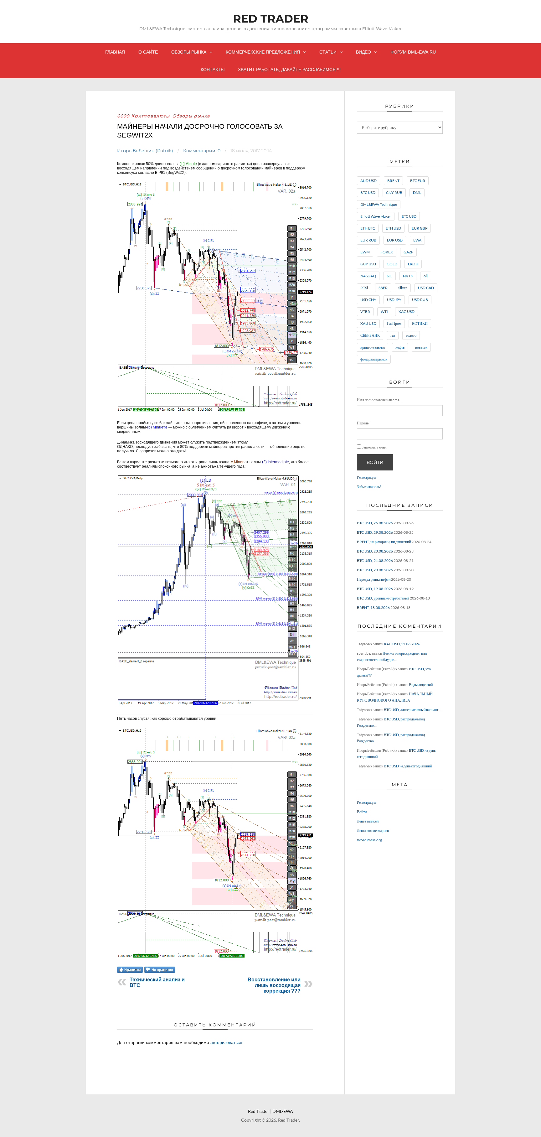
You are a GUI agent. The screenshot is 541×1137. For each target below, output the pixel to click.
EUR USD (395, 240)
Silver (402, 287)
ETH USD (393, 228)
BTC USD (367, 192)
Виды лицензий (421, 684)
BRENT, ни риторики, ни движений (384, 541)
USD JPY (394, 299)
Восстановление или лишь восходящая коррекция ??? (274, 985)
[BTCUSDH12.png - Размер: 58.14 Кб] (215, 958)
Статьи (328, 52)
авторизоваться (226, 1042)
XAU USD (368, 323)
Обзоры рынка (188, 52)
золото (411, 335)
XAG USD (407, 311)
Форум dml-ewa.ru (413, 52)
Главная (115, 52)
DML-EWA (282, 1111)
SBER (383, 287)
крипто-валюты (372, 347)
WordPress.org (369, 840)
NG (389, 275)
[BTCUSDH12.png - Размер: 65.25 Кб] (215, 412)
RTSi (364, 287)
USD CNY (368, 299)
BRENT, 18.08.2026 (373, 607)
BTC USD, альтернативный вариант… (412, 709)
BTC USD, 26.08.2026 (375, 523)
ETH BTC (367, 228)
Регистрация (366, 477)
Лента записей (368, 821)
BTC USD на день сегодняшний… (409, 766)
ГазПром (394, 323)
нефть (399, 347)
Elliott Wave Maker (375, 216)
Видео (363, 52)
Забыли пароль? (369, 486)
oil (426, 275)
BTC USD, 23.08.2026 (375, 551)
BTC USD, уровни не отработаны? (383, 598)
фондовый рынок (373, 359)
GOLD (392, 264)
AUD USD (368, 180)
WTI (384, 311)
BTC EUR (417, 180)
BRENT (393, 180)
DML (417, 192)
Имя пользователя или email (379, 399)
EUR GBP (419, 228)
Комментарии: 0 (201, 150)
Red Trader (270, 18)
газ (392, 335)
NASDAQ (368, 275)
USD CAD (426, 287)
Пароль (362, 423)
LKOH (413, 264)
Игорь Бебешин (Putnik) (145, 150)
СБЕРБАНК (370, 335)
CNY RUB (394, 192)
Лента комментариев (373, 830)
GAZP (408, 252)
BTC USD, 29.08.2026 (375, 532)
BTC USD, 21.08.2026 (375, 560)
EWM (365, 252)
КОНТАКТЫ (212, 69)
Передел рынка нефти (373, 579)
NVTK (408, 275)
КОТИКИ (420, 323)
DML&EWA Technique (378, 204)
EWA (417, 240)
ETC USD (409, 216)
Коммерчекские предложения (263, 52)
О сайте (148, 52)
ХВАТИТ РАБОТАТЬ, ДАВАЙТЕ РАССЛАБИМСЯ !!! (289, 69)
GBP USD (368, 264)
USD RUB (420, 299)
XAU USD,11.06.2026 (402, 643)
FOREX (386, 252)
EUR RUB (368, 240)
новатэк (421, 347)
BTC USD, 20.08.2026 (375, 570)
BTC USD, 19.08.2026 (375, 588)
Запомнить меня (374, 447)
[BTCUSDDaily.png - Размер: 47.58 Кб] (215, 705)
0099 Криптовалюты (143, 116)
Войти (375, 462)
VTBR (365, 311)
